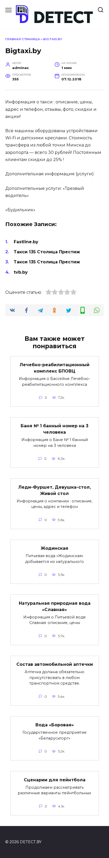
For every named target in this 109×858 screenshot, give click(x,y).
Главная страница (22, 39)
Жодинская (54, 548)
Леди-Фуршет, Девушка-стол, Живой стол (54, 490)
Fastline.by (26, 241)
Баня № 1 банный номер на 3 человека (54, 429)
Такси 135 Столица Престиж (47, 251)
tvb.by (21, 272)
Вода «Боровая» (54, 724)
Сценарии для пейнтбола (54, 779)
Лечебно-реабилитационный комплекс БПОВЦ (54, 368)
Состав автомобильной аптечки (54, 664)
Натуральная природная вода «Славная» (54, 606)
